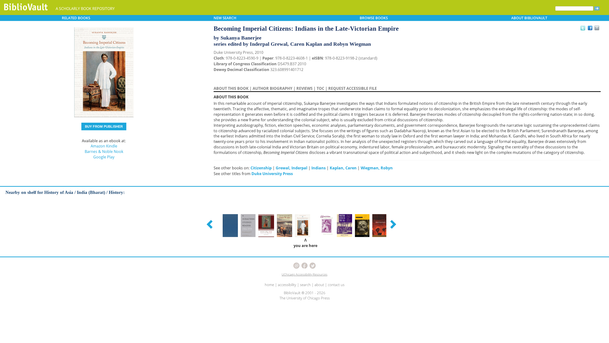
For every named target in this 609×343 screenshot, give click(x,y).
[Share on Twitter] (582, 27)
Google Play (103, 157)
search (305, 284)
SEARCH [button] (225, 17)
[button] (210, 224)
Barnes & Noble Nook (104, 151)
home (269, 284)
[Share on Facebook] (591, 29)
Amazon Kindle (104, 146)
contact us (336, 284)
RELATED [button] (76, 17)
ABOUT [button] (529, 17)
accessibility (287, 284)
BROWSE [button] (374, 17)
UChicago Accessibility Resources (304, 274)
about (319, 284)
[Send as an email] (597, 28)
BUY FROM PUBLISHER (104, 126)
